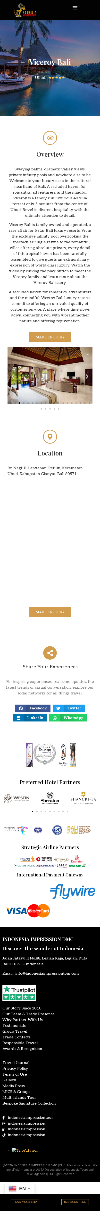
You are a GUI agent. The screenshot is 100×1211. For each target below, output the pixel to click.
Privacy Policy (15, 1068)
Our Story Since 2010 (22, 1008)
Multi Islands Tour (19, 1097)
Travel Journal (16, 1063)
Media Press (13, 1086)
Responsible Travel (20, 1043)
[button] (75, 7)
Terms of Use (14, 1074)
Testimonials (14, 1025)
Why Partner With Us (22, 1020)
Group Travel (14, 1031)
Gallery (9, 1080)
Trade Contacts (16, 1037)
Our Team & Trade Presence (28, 1014)
